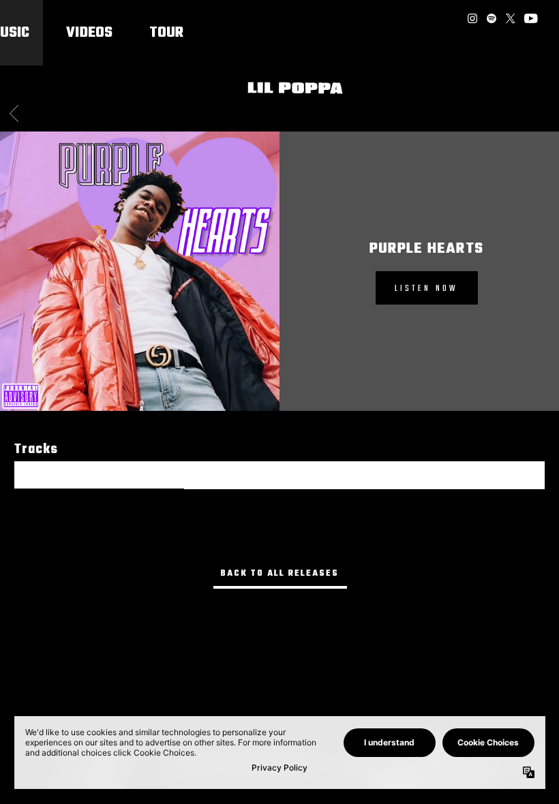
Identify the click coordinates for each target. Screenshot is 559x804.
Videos (89, 32)
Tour (166, 32)
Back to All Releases (279, 574)
